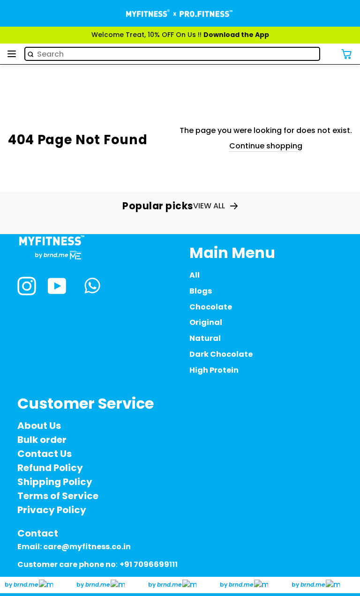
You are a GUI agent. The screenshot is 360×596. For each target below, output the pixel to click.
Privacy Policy (51, 509)
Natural (205, 338)
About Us (39, 425)
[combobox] (172, 54)
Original (205, 322)
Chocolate (210, 307)
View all (209, 206)
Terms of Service (57, 495)
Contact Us (44, 453)
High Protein (214, 370)
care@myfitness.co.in (87, 546)
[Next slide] (349, 45)
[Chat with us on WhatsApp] (92, 287)
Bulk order (42, 439)
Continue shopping (265, 146)
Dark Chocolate (221, 354)
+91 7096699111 (149, 564)
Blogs (200, 291)
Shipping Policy (54, 481)
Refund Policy (50, 467)
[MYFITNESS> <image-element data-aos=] (180, 13)
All (194, 275)
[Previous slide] (11, 45)
